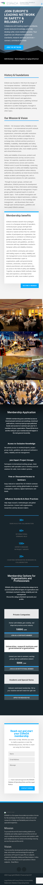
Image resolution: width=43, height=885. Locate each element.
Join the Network (13, 47)
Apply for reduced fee (22, 698)
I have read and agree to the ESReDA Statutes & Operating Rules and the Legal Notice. (21, 782)
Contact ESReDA (27, 788)
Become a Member (30, 286)
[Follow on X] (24, 869)
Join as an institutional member (22, 669)
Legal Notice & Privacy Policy (13, 880)
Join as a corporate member (21, 635)
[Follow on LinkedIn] (19, 869)
